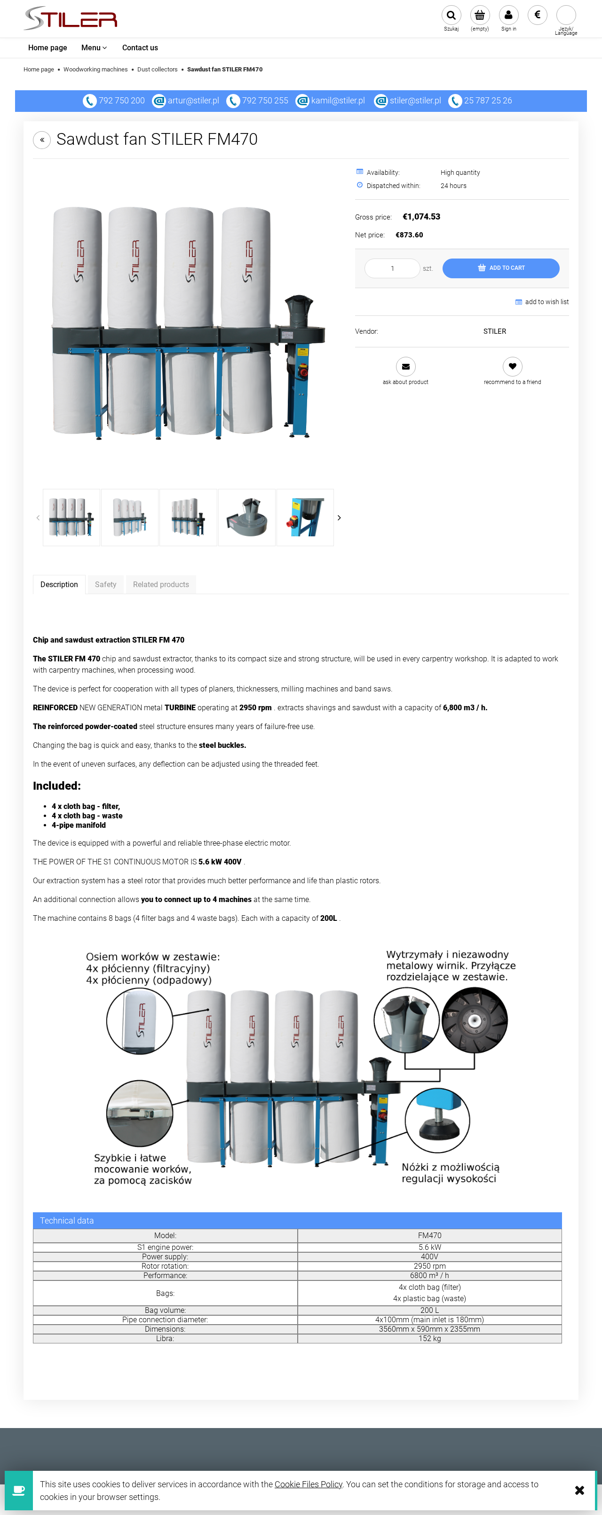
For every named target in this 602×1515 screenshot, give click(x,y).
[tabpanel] (301, 621)
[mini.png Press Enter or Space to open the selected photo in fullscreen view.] (188, 323)
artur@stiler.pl (193, 100)
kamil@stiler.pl (338, 100)
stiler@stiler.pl (415, 100)
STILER (494, 331)
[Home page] (70, 19)
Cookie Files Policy (308, 1484)
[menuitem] (48, 48)
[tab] (59, 584)
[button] (405, 371)
